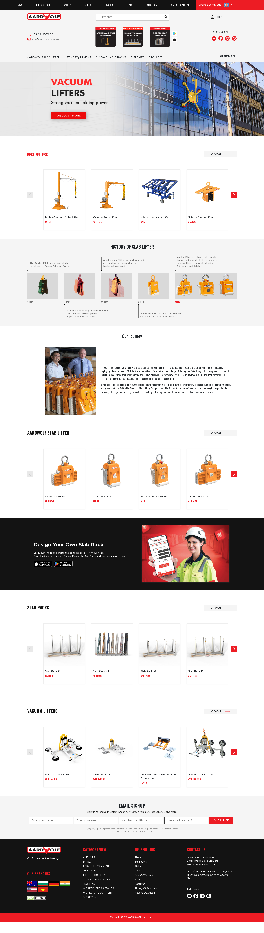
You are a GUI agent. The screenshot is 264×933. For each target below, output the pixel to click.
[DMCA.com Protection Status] (36, 898)
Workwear (90, 897)
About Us (152, 5)
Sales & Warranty (144, 875)
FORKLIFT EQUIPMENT (96, 866)
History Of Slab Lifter (146, 888)
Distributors (43, 5)
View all (217, 154)
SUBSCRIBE (221, 820)
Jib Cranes (90, 870)
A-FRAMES (137, 57)
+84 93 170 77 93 (42, 34)
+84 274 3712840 (204, 857)
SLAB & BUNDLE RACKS (111, 57)
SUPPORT (110, 5)
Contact (89, 5)
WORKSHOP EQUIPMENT (97, 892)
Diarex (87, 861)
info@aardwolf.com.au (46, 39)
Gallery (68, 5)
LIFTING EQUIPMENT (77, 57)
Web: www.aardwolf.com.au (201, 864)
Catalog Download (180, 5)
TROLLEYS (155, 57)
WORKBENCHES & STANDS (98, 888)
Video (131, 5)
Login (218, 16)
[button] (234, 195)
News (20, 5)
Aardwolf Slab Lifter (43, 57)
